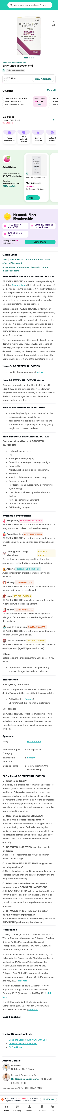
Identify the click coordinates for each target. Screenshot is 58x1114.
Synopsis (35, 267)
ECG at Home (15, 1047)
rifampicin (28, 699)
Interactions (23, 267)
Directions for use (34, 259)
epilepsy (40, 372)
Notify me (48, 1099)
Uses (5, 259)
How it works (16, 259)
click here (22, 980)
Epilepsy (31, 757)
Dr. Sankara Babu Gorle (25, 1078)
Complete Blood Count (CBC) (23, 1043)
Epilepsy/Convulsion (15, 70)
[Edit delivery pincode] (54, 120)
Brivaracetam (18, 285)
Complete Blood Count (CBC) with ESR (28, 1040)
